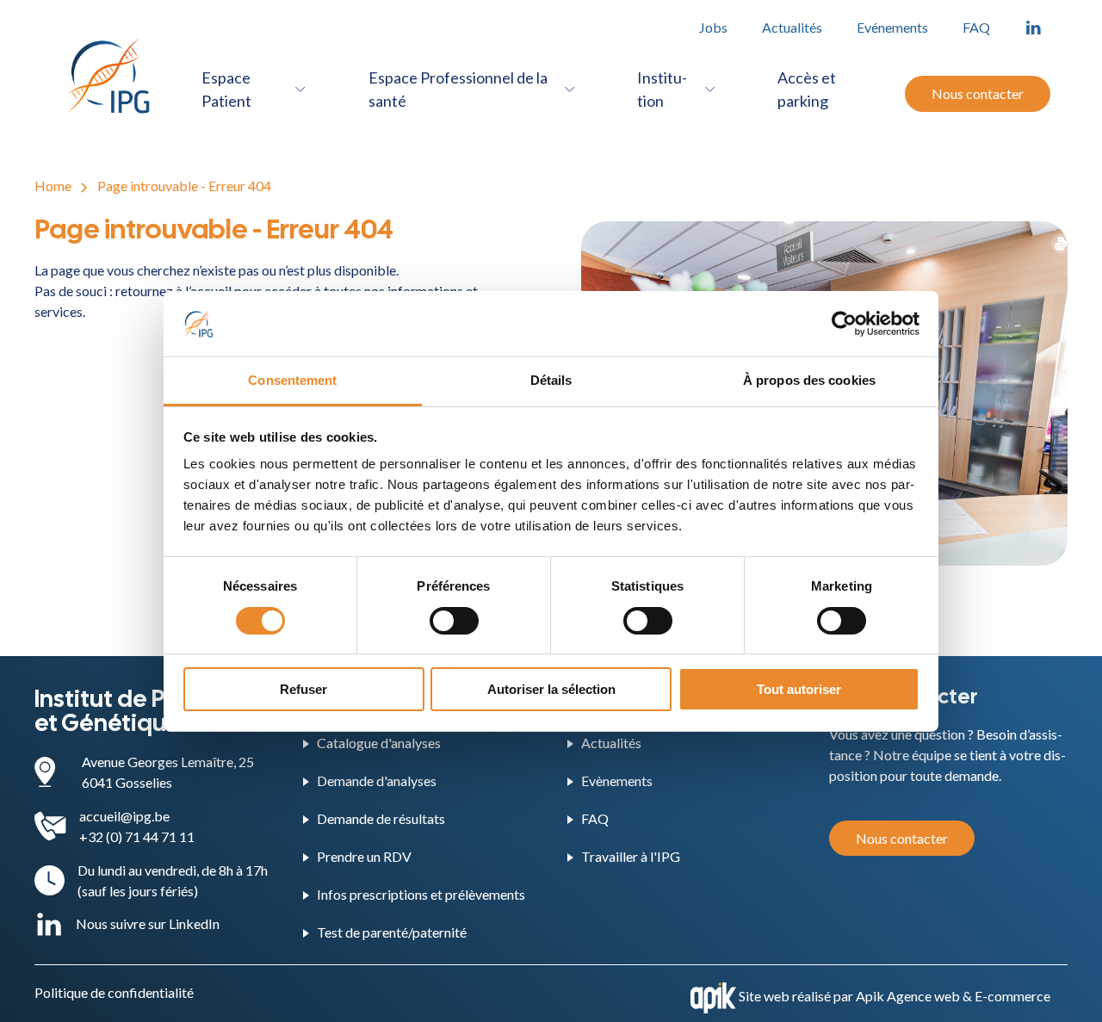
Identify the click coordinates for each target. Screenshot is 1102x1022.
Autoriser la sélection (551, 689)
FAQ (976, 27)
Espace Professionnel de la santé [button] (458, 89)
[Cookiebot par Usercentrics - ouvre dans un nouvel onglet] (844, 324)
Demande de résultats (381, 818)
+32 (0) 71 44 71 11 (137, 836)
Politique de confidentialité (114, 992)
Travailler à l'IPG (630, 856)
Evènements (617, 780)
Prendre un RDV (364, 856)
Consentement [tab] (292, 380)
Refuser (303, 689)
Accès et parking (806, 89)
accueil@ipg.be (124, 816)
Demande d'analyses (376, 780)
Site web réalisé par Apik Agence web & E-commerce (894, 996)
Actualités (792, 27)
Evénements (892, 27)
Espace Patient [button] (226, 89)
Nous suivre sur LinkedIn (148, 923)
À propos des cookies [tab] (809, 380)
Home (52, 185)
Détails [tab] (551, 380)
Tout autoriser (799, 689)
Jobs (713, 27)
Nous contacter (978, 93)
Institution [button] (662, 89)
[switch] (454, 621)
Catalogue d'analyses (379, 742)
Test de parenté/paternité (392, 932)
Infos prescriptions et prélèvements (421, 894)
